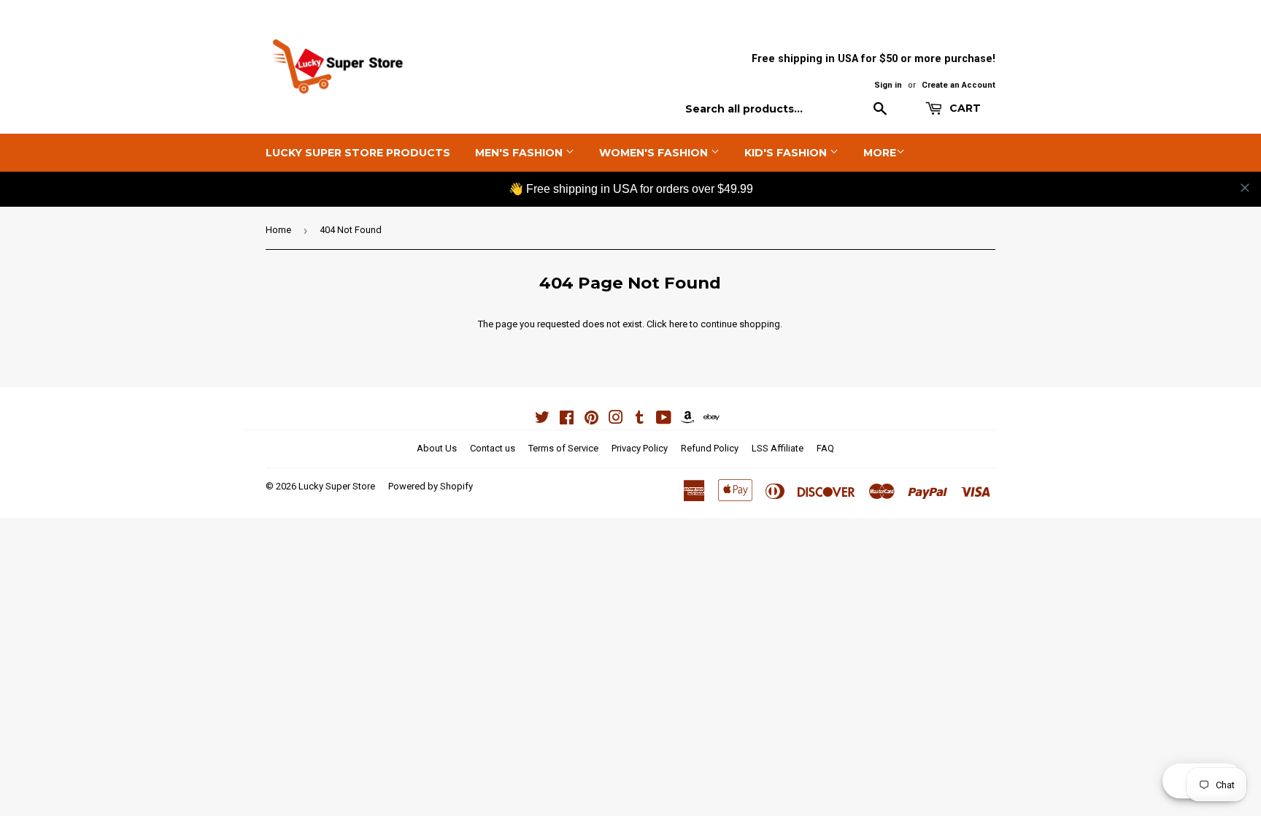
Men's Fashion (520, 152)
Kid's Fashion (787, 152)
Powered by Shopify (430, 486)
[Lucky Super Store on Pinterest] (591, 419)
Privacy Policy (640, 448)
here (678, 324)
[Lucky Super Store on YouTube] (663, 419)
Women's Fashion (655, 152)
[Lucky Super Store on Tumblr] (640, 419)
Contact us (492, 448)
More (879, 152)
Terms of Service (563, 448)
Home (278, 229)
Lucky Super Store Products (358, 152)
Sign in (888, 85)
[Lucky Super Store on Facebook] (566, 419)
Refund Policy (710, 448)
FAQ (825, 448)
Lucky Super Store (336, 486)
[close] (1245, 188)
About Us (437, 448)
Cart (963, 108)
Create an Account (958, 85)
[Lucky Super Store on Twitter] (542, 419)
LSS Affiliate (777, 448)
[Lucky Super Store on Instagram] (616, 419)
